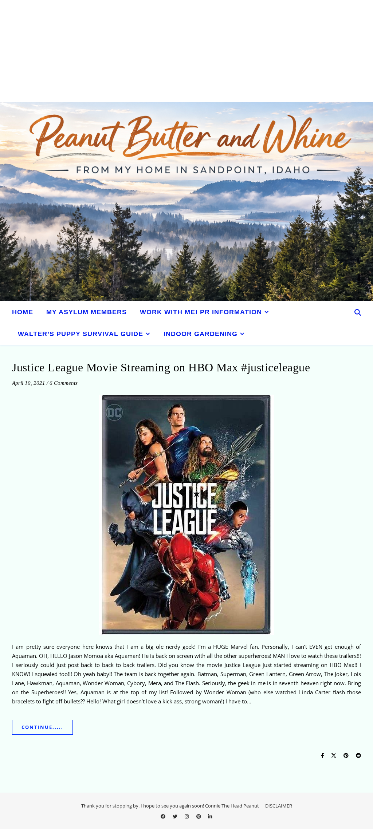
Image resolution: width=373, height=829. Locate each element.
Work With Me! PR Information (201, 312)
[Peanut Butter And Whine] (186, 201)
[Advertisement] (186, 51)
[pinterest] (199, 816)
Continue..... (42, 727)
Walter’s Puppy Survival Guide (80, 333)
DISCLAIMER (278, 805)
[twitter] (175, 816)
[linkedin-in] (210, 816)
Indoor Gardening (200, 333)
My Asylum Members (86, 312)
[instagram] (187, 816)
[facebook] (163, 816)
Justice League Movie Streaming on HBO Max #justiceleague (161, 367)
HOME (22, 312)
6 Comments (64, 383)
